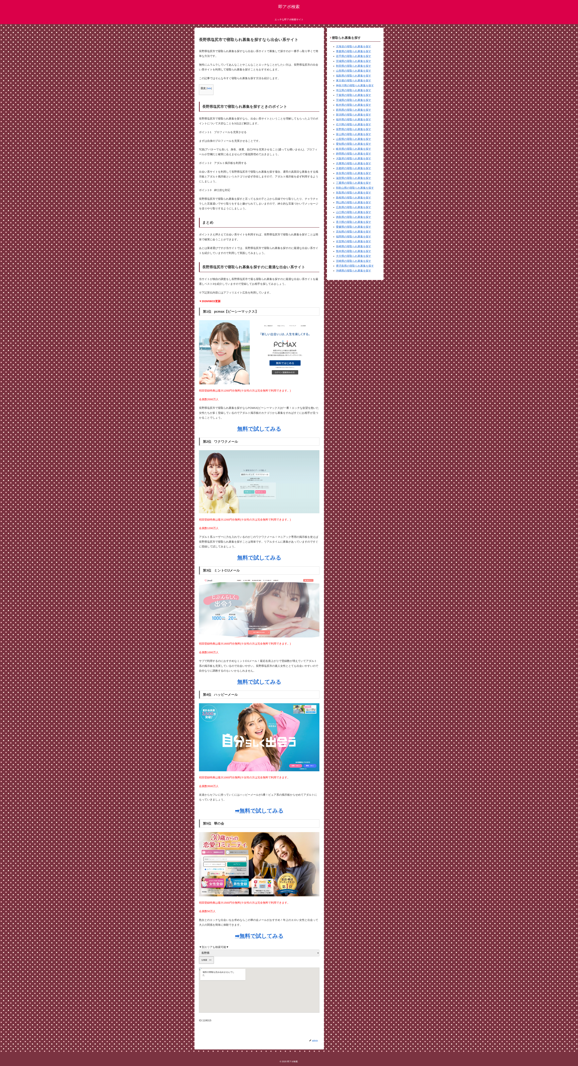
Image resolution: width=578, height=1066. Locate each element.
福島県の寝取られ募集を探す (353, 75)
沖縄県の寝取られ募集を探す (353, 270)
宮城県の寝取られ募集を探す (353, 61)
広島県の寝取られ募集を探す (353, 207)
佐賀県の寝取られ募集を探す (353, 241)
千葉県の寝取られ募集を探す (353, 95)
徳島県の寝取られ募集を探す (353, 217)
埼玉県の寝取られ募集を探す (353, 90)
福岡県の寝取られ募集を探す (353, 236)
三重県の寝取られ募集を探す (353, 182)
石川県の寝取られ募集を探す (353, 124)
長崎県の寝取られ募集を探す (353, 246)
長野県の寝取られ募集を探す (353, 129)
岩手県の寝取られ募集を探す (353, 56)
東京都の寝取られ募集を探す (353, 80)
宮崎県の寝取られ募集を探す (353, 261)
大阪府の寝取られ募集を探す (353, 158)
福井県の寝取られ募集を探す (353, 119)
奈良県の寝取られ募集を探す (353, 173)
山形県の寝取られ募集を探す (353, 70)
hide (209, 88)
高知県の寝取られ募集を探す (353, 231)
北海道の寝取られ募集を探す (353, 46)
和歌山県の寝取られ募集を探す (355, 187)
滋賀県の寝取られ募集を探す (353, 178)
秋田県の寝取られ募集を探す (353, 65)
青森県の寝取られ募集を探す (353, 51)
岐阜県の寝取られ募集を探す (353, 148)
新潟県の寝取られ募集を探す (353, 114)
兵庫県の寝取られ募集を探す (353, 163)
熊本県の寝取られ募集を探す (353, 251)
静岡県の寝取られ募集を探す (353, 153)
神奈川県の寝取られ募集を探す (355, 85)
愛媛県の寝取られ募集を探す (353, 226)
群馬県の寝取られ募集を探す (353, 109)
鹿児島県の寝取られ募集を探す (355, 265)
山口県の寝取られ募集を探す (353, 212)
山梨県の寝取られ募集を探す (353, 139)
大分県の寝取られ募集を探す (353, 256)
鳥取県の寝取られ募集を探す (353, 192)
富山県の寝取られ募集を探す (353, 134)
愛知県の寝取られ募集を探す (353, 143)
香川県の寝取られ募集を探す (353, 222)
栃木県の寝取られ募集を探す (353, 104)
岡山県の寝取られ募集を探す (353, 202)
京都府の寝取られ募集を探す (353, 168)
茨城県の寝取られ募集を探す (353, 100)
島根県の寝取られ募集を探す (353, 197)
